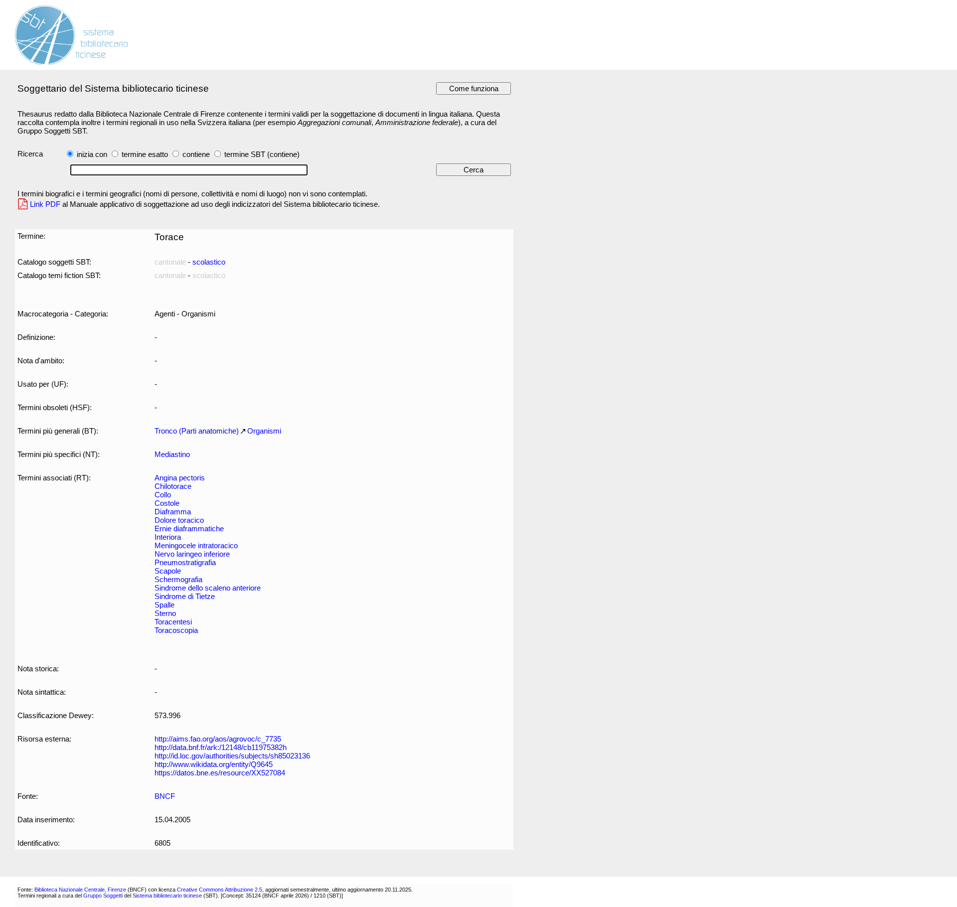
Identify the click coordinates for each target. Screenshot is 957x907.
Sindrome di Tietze (185, 596)
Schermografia (178, 579)
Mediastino (172, 454)
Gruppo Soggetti (103, 896)
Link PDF (45, 204)
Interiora (168, 537)
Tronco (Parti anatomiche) (197, 431)
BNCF (165, 796)
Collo (163, 494)
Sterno (165, 613)
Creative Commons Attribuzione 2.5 (219, 890)
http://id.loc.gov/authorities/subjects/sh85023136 (232, 756)
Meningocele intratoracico (196, 545)
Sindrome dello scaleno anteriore (208, 588)
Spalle (164, 605)
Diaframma (173, 511)
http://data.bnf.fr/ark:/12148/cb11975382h (221, 747)
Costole (167, 503)
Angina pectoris (180, 477)
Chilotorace (173, 486)
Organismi (264, 431)
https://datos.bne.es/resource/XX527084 (220, 772)
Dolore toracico (179, 520)
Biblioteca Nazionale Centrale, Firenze (80, 890)
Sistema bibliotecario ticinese (167, 896)
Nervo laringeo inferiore (192, 554)
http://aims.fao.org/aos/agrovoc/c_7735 (218, 739)
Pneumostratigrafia (185, 562)
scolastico (208, 262)
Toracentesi (173, 621)
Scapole (168, 571)
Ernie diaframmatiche (189, 528)
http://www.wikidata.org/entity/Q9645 (214, 764)
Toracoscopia (176, 630)
